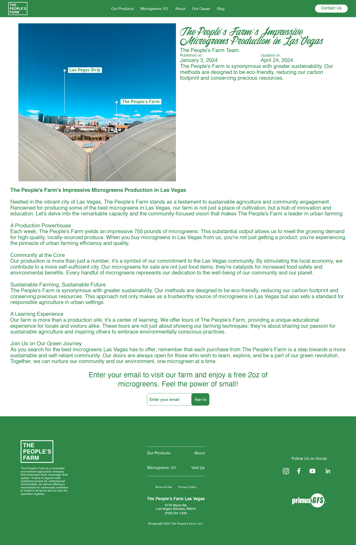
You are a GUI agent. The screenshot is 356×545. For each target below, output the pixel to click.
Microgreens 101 (155, 8)
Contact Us (331, 8)
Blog (220, 8)
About (180, 8)
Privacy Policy (187, 487)
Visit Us (198, 467)
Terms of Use (163, 487)
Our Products (122, 8)
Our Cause (201, 8)
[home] (17, 8)
